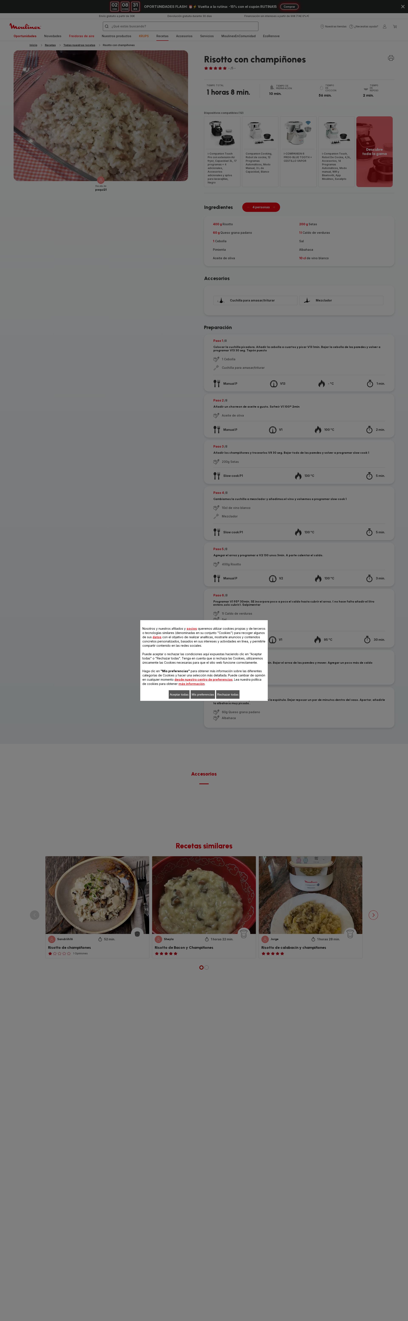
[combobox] (129, 657)
